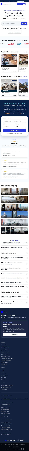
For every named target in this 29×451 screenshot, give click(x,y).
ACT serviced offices (5, 414)
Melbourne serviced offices (6, 423)
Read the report (20, 1)
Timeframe (17, 123)
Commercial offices (5, 347)
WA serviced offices (5, 409)
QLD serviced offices (5, 407)
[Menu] (27, 4)
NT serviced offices (5, 416)
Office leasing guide (5, 354)
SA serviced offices (5, 411)
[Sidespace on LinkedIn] (21, 449)
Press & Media (4, 364)
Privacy (14, 446)
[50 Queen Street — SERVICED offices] (9, 63)
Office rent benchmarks (6, 360)
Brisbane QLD (23, 28)
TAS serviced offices (5, 413)
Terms (18, 446)
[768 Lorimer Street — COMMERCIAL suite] (9, 88)
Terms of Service (4, 375)
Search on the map (5, 350)
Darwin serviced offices (6, 434)
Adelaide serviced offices (6, 429)
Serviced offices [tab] (6, 398)
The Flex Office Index (5, 356)
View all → (25, 52)
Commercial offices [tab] (16, 398)
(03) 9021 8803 (4, 389)
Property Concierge (5, 348)
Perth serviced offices (5, 427)
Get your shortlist (14, 130)
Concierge (21, 3)
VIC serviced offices (5, 405)
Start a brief (15, 334)
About (2, 370)
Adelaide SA (17, 31)
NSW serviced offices (5, 404)
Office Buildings (4, 362)
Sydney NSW (6, 28)
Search (24, 23)
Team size (5, 123)
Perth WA (11, 31)
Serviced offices (4, 345)
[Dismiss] (27, 1)
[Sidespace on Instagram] (23, 449)
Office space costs (5, 352)
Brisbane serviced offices (6, 425)
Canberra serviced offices (6, 431)
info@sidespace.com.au (6, 387)
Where (7, 118)
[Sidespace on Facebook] (25, 449)
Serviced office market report (7, 358)
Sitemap (3, 379)
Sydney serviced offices (6, 422)
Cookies (10, 446)
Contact (2, 371)
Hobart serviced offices (6, 432)
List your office (4, 373)
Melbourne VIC (14, 28)
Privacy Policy (4, 377)
